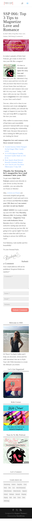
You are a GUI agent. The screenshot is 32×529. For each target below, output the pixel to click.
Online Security (17, 491)
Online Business (8, 491)
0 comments (19, 36)
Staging (6, 497)
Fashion (13, 484)
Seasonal (18, 494)
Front (20, 33)
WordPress (20, 516)
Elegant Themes (20, 513)
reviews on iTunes (13, 193)
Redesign (11, 494)
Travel (19, 497)
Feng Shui (15, 33)
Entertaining (7, 484)
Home (5, 487)
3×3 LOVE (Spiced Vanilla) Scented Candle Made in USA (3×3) (15, 155)
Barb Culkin (8, 33)
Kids (10, 487)
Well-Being (11, 36)
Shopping (24, 494)
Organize (24, 491)
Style (10, 497)
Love (24, 33)
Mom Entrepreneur (20, 487)
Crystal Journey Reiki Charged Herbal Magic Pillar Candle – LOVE (16, 149)
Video (23, 497)
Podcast (5, 36)
